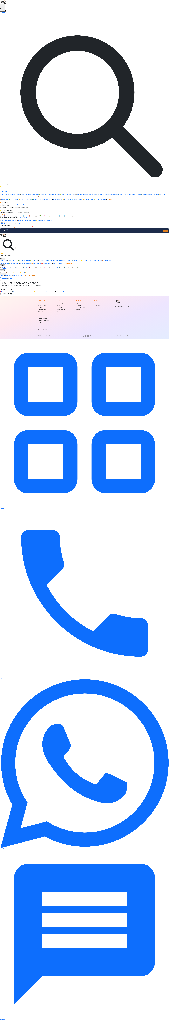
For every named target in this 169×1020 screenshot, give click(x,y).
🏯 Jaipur (37, 216)
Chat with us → (3, 214)
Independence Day (36, 263)
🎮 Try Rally (9, 278)
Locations (2, 7)
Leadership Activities (42, 309)
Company (2, 9)
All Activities (3, 260)
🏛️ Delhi (17, 216)
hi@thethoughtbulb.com (17, 295)
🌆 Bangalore (7, 216)
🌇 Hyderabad (32, 216)
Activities (2, 5)
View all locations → (23, 217)
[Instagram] (85, 336)
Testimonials (16, 272)
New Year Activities (14, 263)
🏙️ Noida (66, 216)
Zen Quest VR (3, 204)
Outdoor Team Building (24, 260)
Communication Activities (65, 260)
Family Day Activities (56, 263)
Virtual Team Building (12, 260)
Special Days (41, 327)
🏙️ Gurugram (26, 216)
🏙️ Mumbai (61, 216)
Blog (1, 275)
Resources (3, 10)
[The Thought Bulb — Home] (3, 2)
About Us (3, 272)
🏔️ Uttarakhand (80, 216)
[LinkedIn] (88, 336)
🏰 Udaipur (74, 216)
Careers (27, 272)
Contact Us (6, 191)
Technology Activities (53, 260)
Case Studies (9, 272)
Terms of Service (127, 335)
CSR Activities (34, 260)
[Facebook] (83, 336)
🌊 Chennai (12, 216)
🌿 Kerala (41, 216)
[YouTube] (90, 336)
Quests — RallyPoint (42, 329)
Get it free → (2, 209)
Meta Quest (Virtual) (19, 204)
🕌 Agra (2, 216)
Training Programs (107, 260)
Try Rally (2, 191)
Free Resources (7, 275)
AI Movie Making (10, 204)
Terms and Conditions (99, 303)
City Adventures (76, 260)
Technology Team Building (44, 320)
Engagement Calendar (18, 275)
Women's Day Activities (25, 263)
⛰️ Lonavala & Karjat (54, 216)
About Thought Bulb (61, 303)
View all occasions (67, 263)
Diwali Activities (4, 263)
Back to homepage (4, 287)
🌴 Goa (21, 216)
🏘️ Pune (70, 216)
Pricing (22, 272)
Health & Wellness (46, 263)
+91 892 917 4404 (5, 295)
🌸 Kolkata (46, 216)
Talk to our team (12, 287)
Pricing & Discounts (61, 309)
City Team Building (42, 322)
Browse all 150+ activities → (5, 190)
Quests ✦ (2, 12)
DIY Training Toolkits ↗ (30, 275)
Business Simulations (96, 260)
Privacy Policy (97, 305)
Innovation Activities (86, 260)
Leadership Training (43, 260)
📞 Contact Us (3, 278)
